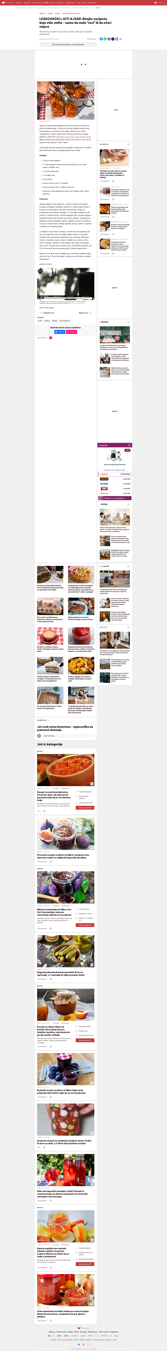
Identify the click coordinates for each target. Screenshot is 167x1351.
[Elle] (97, 1336)
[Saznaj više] (128, 322)
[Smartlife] (104, 1336)
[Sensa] (90, 1336)
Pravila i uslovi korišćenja (65, 1340)
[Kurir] (59, 1336)
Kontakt (76, 1340)
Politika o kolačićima (86, 1340)
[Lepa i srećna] (83, 1336)
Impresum (53, 1340)
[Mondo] (51, 1336)
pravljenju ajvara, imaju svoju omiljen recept (74, 137)
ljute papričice (64, 321)
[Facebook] (79, 1344)
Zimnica (57, 13)
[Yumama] (74, 1336)
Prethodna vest (48, 313)
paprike (54, 321)
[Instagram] (83, 1344)
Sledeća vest (83, 313)
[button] (91, 39)
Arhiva (114, 1340)
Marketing (108, 1340)
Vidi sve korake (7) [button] (85, 808)
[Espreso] (66, 1336)
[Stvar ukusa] (8, 2)
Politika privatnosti (98, 1340)
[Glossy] (116, 1336)
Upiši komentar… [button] (49, 736)
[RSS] (88, 1344)
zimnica (47, 321)
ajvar (40, 321)
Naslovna (42, 13)
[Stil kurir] (111, 1336)
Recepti (50, 13)
